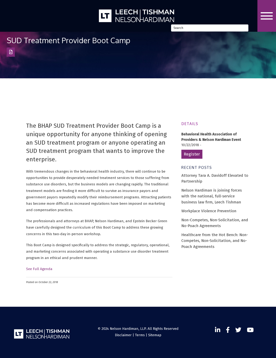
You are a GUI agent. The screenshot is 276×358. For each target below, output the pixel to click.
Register (192, 154)
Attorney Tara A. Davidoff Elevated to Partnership (214, 178)
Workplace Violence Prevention (208, 210)
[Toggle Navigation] (266, 16)
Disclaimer (123, 335)
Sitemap (154, 335)
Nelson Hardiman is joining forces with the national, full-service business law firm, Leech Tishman (211, 196)
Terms (140, 335)
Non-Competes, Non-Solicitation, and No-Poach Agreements (214, 223)
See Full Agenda (39, 269)
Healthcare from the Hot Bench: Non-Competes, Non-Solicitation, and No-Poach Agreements (214, 240)
